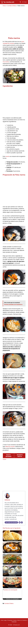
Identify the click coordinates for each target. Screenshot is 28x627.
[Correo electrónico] (20, 522)
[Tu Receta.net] (7, 2)
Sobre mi (19, 620)
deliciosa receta (10, 446)
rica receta (6, 61)
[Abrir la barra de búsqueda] (20, 2)
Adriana (7, 500)
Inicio (4, 5)
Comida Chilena (11, 5)
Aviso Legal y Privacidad (6, 620)
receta (7, 156)
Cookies (15, 620)
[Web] (22, 522)
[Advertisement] (14, 22)
